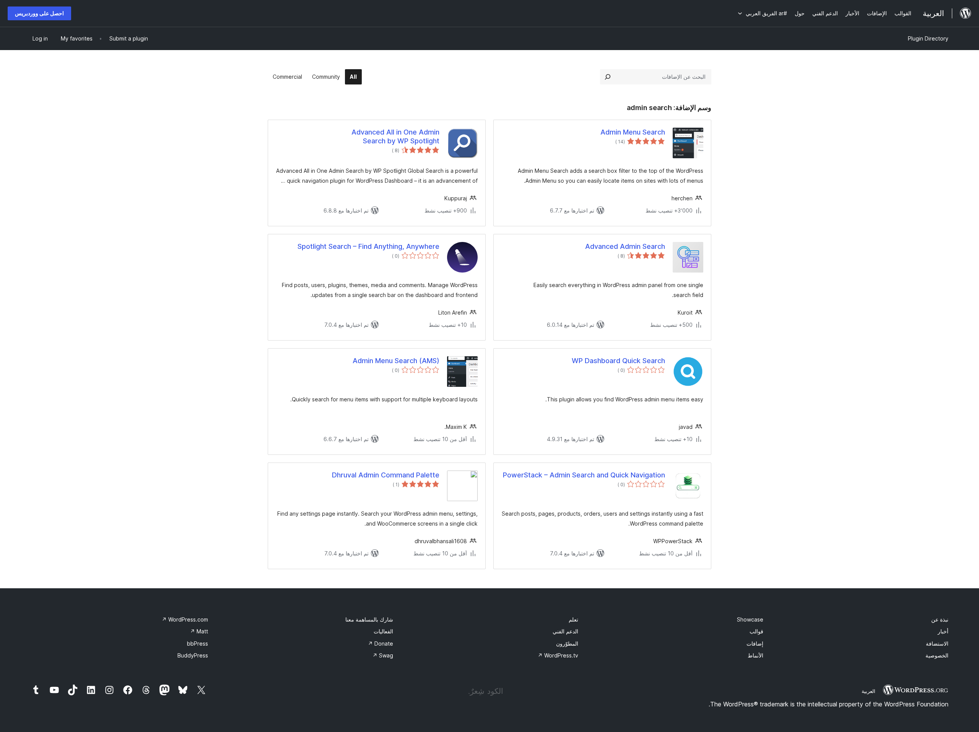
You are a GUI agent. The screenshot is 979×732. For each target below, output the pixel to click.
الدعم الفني (565, 631)
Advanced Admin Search (625, 246)
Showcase (750, 619)
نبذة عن (939, 619)
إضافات (754, 643)
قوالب (756, 631)
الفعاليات (383, 631)
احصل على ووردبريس (39, 13)
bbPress (197, 643)
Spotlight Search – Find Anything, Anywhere (368, 246)
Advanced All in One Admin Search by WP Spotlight (395, 136)
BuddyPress (192, 655)
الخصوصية (936, 655)
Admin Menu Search (632, 132)
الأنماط (755, 655)
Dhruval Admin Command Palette (385, 475)
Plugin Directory (928, 38)
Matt (199, 631)
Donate (380, 643)
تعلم (573, 619)
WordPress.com (185, 619)
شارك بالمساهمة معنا (369, 619)
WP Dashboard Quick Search (618, 361)
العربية (868, 691)
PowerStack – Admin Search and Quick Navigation (584, 475)
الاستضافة (937, 643)
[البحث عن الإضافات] (607, 76)
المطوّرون (567, 643)
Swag (382, 655)
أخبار (943, 631)
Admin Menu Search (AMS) (396, 361)
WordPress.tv (558, 655)
